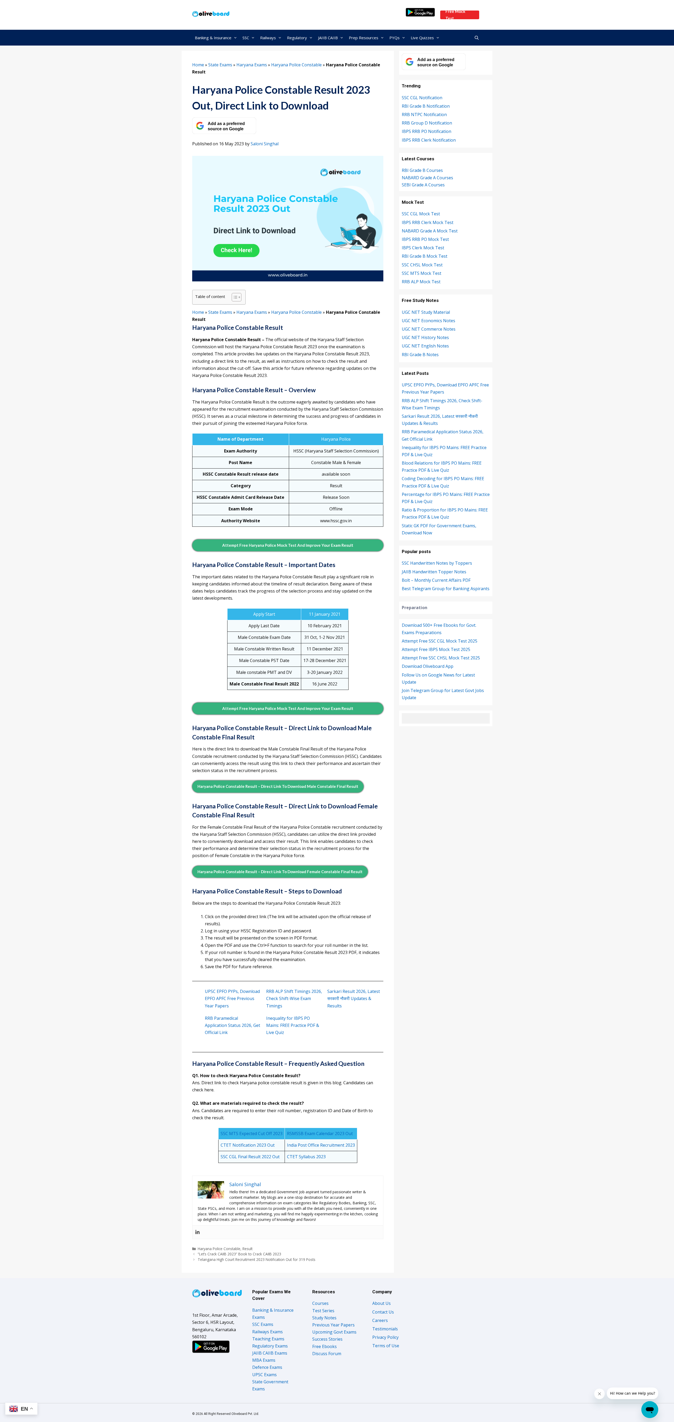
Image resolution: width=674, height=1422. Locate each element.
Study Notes (324, 1318)
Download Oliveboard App (427, 666)
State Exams (220, 65)
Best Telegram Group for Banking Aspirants (445, 588)
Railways (268, 37)
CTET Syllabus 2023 (306, 1157)
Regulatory (297, 37)
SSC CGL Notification (422, 98)
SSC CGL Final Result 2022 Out (250, 1157)
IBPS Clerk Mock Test (423, 248)
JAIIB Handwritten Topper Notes (434, 572)
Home (198, 65)
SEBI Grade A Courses (423, 185)
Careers (380, 1320)
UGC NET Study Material (426, 312)
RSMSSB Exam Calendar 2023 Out (320, 1133)
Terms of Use (385, 1346)
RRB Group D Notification (427, 123)
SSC (245, 37)
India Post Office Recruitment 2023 (321, 1145)
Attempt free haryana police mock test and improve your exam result (287, 545)
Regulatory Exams (270, 1346)
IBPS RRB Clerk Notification (429, 140)
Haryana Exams (251, 65)
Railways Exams (267, 1332)
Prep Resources (363, 37)
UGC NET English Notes (425, 346)
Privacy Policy (385, 1337)
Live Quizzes (422, 37)
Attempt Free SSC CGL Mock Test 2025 (439, 641)
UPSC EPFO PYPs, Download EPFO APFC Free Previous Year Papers (232, 998)
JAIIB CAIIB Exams (269, 1353)
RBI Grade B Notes (420, 354)
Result (247, 1248)
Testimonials (385, 1329)
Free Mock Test (455, 15)
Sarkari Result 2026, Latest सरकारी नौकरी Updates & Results (353, 998)
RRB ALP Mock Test (421, 282)
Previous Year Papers (333, 1325)
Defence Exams (267, 1367)
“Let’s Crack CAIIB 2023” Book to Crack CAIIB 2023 (239, 1253)
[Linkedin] (197, 1232)
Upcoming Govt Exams (334, 1332)
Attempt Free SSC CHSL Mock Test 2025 (441, 658)
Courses (320, 1303)
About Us (381, 1303)
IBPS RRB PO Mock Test (425, 239)
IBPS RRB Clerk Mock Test (427, 222)
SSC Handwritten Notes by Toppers (437, 563)
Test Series (323, 1311)
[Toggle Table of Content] (234, 297)
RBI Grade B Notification (426, 106)
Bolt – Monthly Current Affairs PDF (436, 580)
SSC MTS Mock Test (421, 273)
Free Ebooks (324, 1346)
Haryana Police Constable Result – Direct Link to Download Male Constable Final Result (277, 786)
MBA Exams (263, 1360)
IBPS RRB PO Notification (426, 131)
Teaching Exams (268, 1339)
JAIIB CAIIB (328, 37)
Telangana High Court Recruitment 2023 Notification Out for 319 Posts (256, 1259)
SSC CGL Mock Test (421, 214)
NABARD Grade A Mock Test (430, 231)
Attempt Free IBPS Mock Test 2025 (436, 649)
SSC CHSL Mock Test (422, 265)
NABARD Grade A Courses (427, 178)
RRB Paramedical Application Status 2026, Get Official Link (232, 1025)
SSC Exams (262, 1324)
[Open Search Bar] (477, 38)
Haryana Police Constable (296, 65)
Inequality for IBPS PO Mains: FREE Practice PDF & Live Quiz (292, 1025)
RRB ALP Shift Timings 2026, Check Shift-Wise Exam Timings (294, 998)
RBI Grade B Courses (422, 170)
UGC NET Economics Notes (428, 321)
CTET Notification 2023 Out (248, 1145)
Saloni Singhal (265, 144)
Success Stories (327, 1339)
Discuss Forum (326, 1353)
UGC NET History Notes (425, 337)
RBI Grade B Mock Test (424, 256)
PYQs (394, 37)
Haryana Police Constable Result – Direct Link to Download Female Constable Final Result (280, 871)
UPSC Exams (264, 1375)
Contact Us (383, 1312)
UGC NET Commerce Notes (428, 329)
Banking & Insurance (213, 37)
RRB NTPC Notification (424, 114)
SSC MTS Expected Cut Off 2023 (252, 1133)
